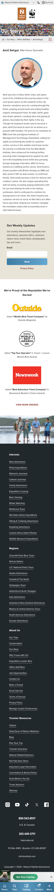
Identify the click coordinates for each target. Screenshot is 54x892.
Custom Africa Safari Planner (23, 532)
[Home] (4, 39)
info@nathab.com (27, 856)
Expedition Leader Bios (20, 661)
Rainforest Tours (17, 509)
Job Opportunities (18, 673)
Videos (12, 725)
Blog (11, 737)
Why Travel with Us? (18, 655)
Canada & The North (19, 579)
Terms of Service (17, 696)
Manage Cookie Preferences (23, 708)
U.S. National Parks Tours (21, 567)
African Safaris (16, 561)
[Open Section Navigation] (50, 39)
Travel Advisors (16, 784)
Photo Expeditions (18, 467)
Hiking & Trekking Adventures (23, 521)
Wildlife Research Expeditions (23, 538)
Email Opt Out (16, 690)
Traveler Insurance (18, 749)
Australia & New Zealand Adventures (27, 602)
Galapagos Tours (17, 585)
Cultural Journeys (17, 479)
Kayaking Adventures (19, 526)
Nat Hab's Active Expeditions (23, 515)
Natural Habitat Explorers (21, 755)
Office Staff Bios (23, 39)
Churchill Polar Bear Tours (21, 555)
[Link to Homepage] (27, 14)
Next (27, 261)
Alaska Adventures (18, 573)
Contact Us (14, 678)
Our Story (11, 39)
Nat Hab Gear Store (18, 760)
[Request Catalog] (25, 877)
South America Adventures (22, 614)
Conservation (15, 643)
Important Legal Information (22, 766)
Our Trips (13, 637)
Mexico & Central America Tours (24, 608)
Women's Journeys (18, 473)
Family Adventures (18, 485)
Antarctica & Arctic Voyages (22, 591)
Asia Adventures (17, 597)
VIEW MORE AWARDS (27, 404)
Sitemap (13, 790)
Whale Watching (17, 503)
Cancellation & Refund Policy (23, 772)
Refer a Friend (16, 684)
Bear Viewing (15, 497)
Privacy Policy (27, 268)
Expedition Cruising (18, 491)
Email (9, 247)
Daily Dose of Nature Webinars (24, 731)
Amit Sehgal (38, 39)
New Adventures (17, 461)
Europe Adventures (18, 620)
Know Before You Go (19, 778)
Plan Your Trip (16, 743)
